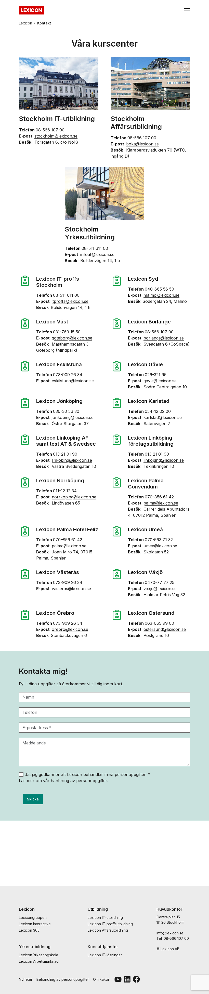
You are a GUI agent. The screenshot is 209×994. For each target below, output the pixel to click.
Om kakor (101, 979)
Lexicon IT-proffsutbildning (110, 924)
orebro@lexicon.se (70, 629)
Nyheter (25, 979)
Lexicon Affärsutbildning (108, 930)
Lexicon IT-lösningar (105, 955)
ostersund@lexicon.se (164, 629)
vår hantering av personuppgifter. (75, 780)
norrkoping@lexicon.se (74, 496)
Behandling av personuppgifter (62, 979)
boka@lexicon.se (142, 143)
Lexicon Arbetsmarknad (39, 961)
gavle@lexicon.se (160, 380)
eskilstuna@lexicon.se (73, 380)
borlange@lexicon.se (163, 338)
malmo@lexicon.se (161, 295)
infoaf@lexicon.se (97, 254)
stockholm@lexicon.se (55, 136)
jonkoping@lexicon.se (73, 417)
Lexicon (25, 23)
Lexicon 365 (29, 930)
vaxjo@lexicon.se (160, 588)
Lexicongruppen (33, 917)
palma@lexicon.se (160, 503)
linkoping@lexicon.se (72, 460)
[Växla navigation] (187, 10)
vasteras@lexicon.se (71, 588)
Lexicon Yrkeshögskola (38, 955)
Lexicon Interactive (35, 924)
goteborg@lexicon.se (72, 338)
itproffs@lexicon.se (70, 301)
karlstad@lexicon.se (162, 417)
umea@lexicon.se (160, 545)
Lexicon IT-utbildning (105, 917)
